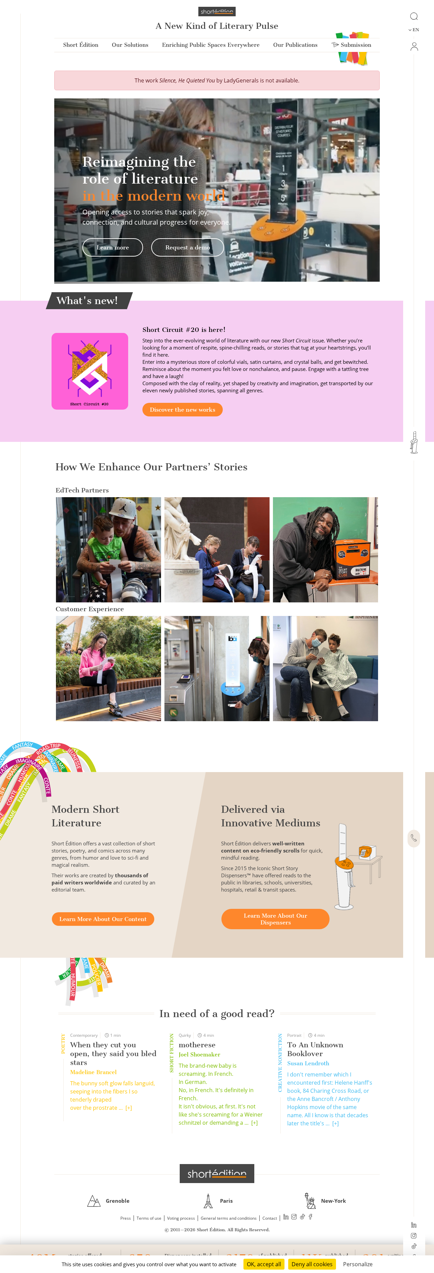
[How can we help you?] (414, 838)
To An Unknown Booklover (315, 1049)
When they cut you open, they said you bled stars (113, 1054)
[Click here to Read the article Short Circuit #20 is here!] (90, 370)
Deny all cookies (312, 1264)
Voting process (181, 1218)
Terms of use (149, 1218)
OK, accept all (264, 1264)
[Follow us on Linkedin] (414, 1225)
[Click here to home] (217, 1173)
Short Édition (80, 45)
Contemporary (84, 1035)
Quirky (185, 1035)
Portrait (294, 1035)
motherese (197, 1045)
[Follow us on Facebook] (310, 1217)
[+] (128, 1107)
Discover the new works (182, 409)
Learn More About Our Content (103, 919)
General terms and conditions (229, 1218)
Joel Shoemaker (199, 1054)
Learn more (113, 247)
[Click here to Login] (413, 46)
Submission (355, 45)
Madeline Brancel (93, 1072)
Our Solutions (130, 45)
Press (125, 1218)
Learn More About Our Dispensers (275, 919)
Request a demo (187, 247)
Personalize (358, 1264)
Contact (269, 1218)
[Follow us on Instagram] (414, 1236)
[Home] (217, 11)
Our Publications (295, 45)
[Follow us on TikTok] (414, 1246)
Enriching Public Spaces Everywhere (211, 45)
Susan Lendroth (308, 1063)
